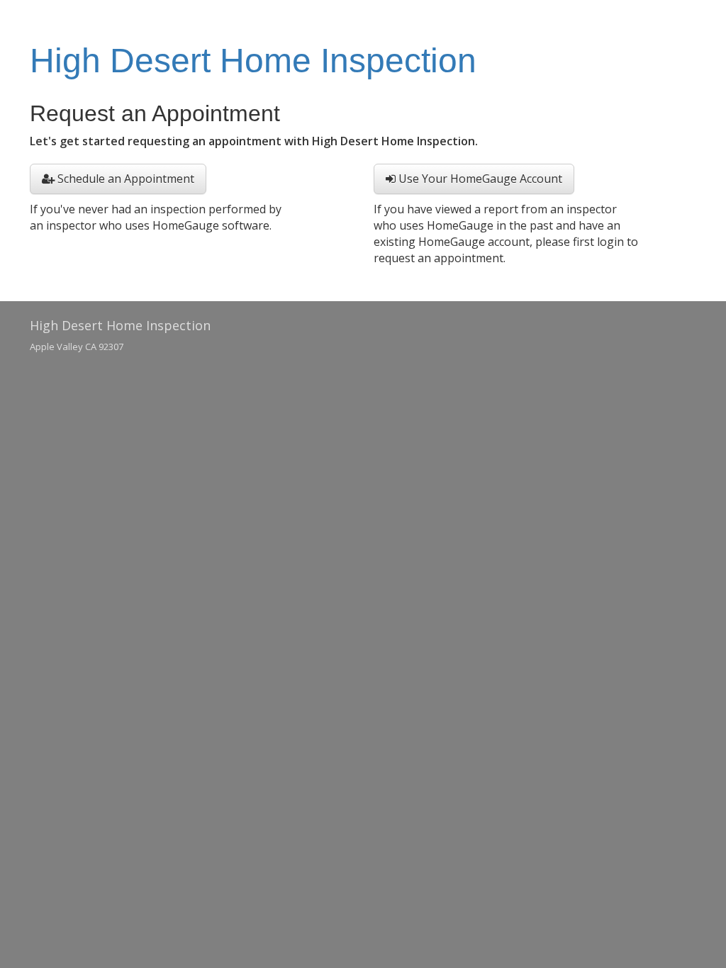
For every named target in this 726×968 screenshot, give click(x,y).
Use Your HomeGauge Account (479, 178)
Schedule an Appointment (124, 178)
